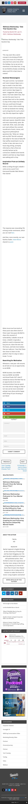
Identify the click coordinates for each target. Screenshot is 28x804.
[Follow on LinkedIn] (9, 3)
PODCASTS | (12, 784)
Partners (5, 741)
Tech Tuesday (7, 753)
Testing (5, 757)
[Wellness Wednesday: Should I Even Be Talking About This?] (14, 478)
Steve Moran (17, 239)
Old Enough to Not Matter (10, 603)
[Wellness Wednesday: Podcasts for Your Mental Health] (14, 491)
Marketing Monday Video (10, 737)
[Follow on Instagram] (12, 3)
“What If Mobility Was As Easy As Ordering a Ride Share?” (12, 612)
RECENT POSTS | (6, 784)
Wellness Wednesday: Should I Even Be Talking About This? (12, 484)
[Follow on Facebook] (6, 3)
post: (11, 242)
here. (12, 233)
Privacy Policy (22, 797)
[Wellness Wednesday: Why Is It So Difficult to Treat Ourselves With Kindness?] (14, 503)
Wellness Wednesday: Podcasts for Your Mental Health (12, 496)
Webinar (5, 765)
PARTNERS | (18, 784)
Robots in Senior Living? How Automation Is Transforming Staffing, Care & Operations (13, 624)
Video (4, 761)
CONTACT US (11, 785)
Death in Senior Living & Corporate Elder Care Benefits (13, 617)
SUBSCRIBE (22, 2)
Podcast (5, 749)
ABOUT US (23, 784)
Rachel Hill (13, 32)
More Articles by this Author (14, 580)
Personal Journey (8, 745)
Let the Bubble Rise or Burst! (11, 607)
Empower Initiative (8, 725)
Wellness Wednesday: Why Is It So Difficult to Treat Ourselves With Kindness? (13, 508)
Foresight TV (6, 729)
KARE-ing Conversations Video (11, 733)
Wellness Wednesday (14, 34)
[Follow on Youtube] (15, 3)
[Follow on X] (3, 3)
